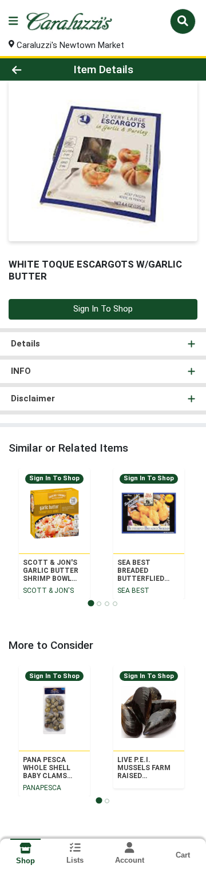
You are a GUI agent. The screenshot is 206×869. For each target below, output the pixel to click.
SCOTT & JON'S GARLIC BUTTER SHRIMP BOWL (50, 571)
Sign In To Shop (103, 309)
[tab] (91, 603)
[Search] (182, 21)
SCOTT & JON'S (48, 591)
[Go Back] (32, 69)
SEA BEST (133, 591)
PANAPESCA (42, 788)
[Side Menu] (13, 21)
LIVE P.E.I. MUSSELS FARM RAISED (144, 768)
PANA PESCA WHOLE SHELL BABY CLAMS (46, 768)
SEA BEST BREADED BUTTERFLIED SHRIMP (140, 571)
